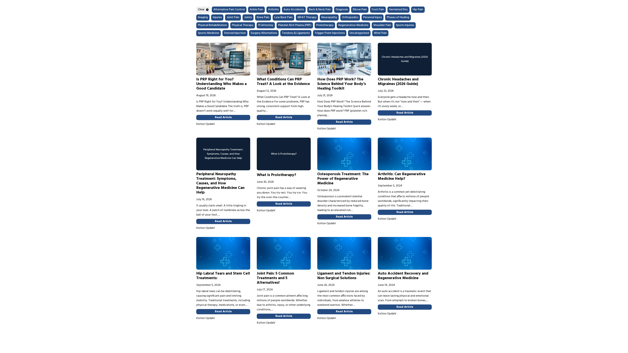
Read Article (223, 117)
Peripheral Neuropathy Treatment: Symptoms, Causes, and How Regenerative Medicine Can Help (220, 183)
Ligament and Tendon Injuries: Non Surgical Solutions (343, 275)
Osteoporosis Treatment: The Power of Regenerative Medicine (343, 179)
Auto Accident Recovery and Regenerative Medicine (403, 275)
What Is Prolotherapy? (276, 175)
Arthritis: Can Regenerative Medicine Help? (402, 176)
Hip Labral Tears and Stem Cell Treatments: (223, 275)
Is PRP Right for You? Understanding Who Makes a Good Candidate (221, 84)
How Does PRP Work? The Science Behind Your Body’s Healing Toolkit (341, 84)
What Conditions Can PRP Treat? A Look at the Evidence (283, 81)
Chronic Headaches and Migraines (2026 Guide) (398, 81)
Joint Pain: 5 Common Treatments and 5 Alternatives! (275, 278)
